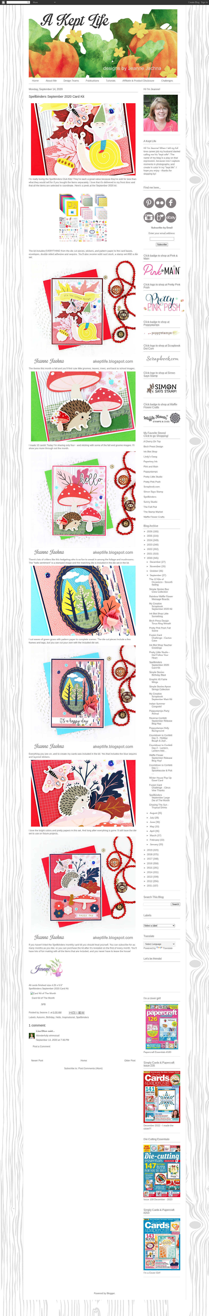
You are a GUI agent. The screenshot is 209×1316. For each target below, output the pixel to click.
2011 (150, 885)
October (154, 571)
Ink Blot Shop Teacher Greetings (160, 646)
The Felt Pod (150, 507)
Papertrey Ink (150, 461)
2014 (150, 872)
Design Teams (71, 81)
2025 (150, 535)
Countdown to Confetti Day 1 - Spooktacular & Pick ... (160, 769)
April (152, 831)
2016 (150, 863)
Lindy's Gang (150, 456)
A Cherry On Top (152, 441)
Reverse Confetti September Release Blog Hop (160, 721)
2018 (150, 854)
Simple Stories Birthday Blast (157, 673)
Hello (58, 1017)
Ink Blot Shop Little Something (159, 615)
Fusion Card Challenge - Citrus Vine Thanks (159, 788)
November (155, 566)
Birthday (50, 1017)
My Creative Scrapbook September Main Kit (160, 696)
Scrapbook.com (152, 486)
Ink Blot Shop (150, 451)
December (155, 562)
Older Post (129, 1060)
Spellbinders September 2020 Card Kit (159, 665)
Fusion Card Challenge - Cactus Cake (160, 638)
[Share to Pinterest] (83, 1012)
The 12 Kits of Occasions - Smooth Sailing (161, 582)
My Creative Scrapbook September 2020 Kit (160, 606)
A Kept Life (57, 20)
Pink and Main (151, 466)
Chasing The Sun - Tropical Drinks (159, 806)
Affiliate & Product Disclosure (138, 81)
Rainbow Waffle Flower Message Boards (161, 597)
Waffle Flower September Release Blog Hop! (160, 758)
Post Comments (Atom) (90, 1068)
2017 (150, 858)
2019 (150, 850)
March (153, 835)
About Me (51, 81)
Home (35, 81)
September (156, 575)
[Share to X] (76, 1012)
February (155, 840)
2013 (150, 876)
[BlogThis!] (73, 1012)
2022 (150, 549)
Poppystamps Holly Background (159, 729)
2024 (150, 540)
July (152, 817)
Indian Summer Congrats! (157, 705)
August (154, 813)
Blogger (111, 1293)
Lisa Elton (41, 1031)
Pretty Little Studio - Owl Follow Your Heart (159, 655)
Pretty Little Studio (153, 476)
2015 (150, 867)
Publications (92, 81)
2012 (150, 881)
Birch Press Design (153, 446)
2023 (150, 544)
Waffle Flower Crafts (154, 517)
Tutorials (110, 81)
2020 (150, 558)
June (153, 822)
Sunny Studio (150, 502)
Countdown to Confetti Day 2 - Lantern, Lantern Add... (160, 748)
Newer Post (37, 1060)
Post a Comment (41, 1046)
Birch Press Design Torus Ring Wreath (160, 622)
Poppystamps (151, 471)
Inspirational (68, 1017)
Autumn (41, 1017)
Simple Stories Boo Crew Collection (159, 590)
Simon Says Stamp (153, 491)
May (152, 826)
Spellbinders (82, 1017)
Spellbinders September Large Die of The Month (159, 798)
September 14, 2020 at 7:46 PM (52, 1040)
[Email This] (70, 1012)
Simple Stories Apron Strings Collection (160, 688)
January (154, 844)
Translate (168, 948)
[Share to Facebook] (79, 1012)
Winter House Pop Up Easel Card (160, 779)
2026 (150, 531)
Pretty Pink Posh (152, 481)
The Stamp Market (153, 511)
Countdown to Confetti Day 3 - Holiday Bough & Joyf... (160, 738)
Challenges (167, 81)
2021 (150, 553)
